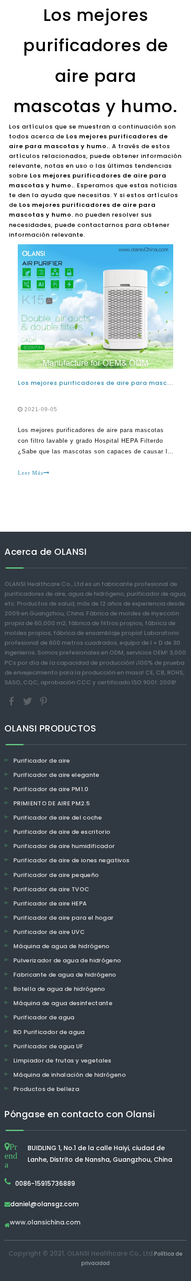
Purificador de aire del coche (57, 817)
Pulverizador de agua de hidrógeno (67, 960)
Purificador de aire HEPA (50, 903)
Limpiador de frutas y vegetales (62, 1060)
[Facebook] (12, 700)
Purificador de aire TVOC (51, 889)
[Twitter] (28, 700)
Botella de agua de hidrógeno (59, 989)
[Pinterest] (43, 700)
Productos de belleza (46, 1089)
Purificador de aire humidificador (64, 846)
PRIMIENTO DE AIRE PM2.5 (51, 803)
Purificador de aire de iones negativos (71, 860)
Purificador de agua (44, 1017)
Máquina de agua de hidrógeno (61, 946)
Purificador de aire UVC (49, 932)
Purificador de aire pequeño (56, 875)
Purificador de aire (41, 760)
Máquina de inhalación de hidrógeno (69, 1075)
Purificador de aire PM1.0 (51, 789)
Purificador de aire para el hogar (63, 917)
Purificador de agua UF (48, 1046)
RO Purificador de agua (49, 1032)
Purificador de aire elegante (56, 775)
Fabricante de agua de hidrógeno (64, 974)
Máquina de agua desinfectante (62, 1003)
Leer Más (31, 472)
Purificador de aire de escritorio (62, 832)
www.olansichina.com (45, 1223)
